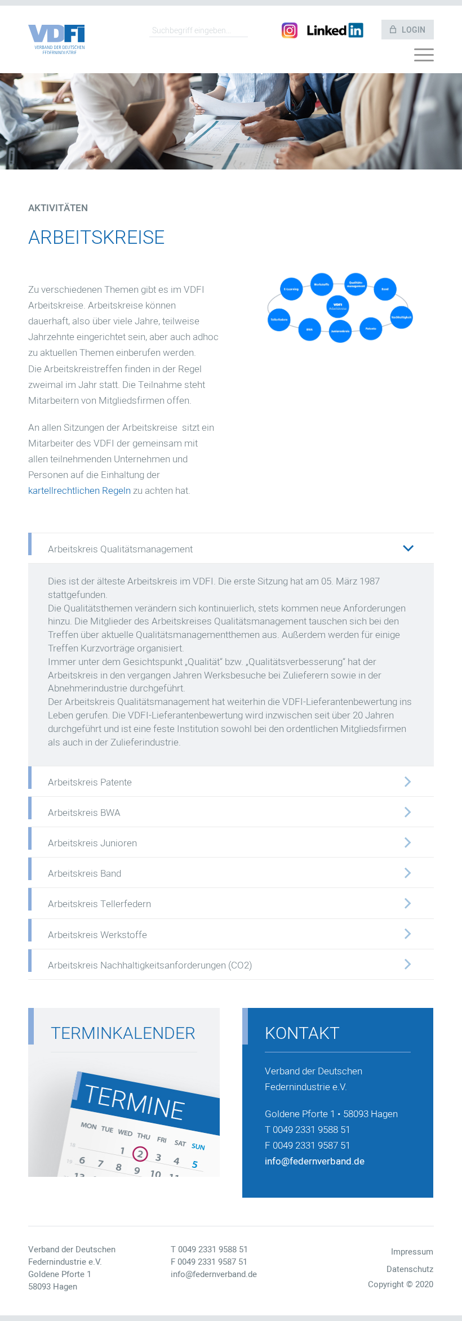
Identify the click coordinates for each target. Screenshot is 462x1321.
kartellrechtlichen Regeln (79, 491)
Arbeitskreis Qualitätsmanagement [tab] (120, 549)
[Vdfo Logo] (56, 40)
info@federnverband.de (315, 1161)
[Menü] (424, 57)
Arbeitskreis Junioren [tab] (92, 843)
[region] (231, 665)
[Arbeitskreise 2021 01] (338, 307)
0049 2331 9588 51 (213, 1249)
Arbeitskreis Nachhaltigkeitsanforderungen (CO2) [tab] (150, 965)
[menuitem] (424, 57)
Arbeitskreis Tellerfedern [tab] (99, 904)
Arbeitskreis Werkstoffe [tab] (97, 935)
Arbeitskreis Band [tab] (84, 874)
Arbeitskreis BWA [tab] (84, 813)
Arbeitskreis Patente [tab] (90, 782)
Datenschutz (410, 1269)
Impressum (412, 1252)
